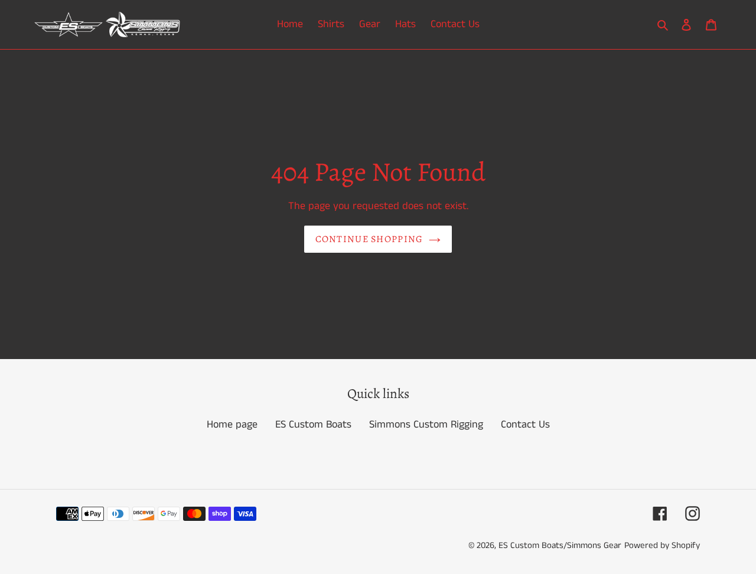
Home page (232, 424)
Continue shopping (369, 239)
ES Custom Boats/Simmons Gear (559, 545)
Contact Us (525, 424)
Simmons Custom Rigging (426, 424)
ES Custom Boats (313, 424)
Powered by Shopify (662, 545)
